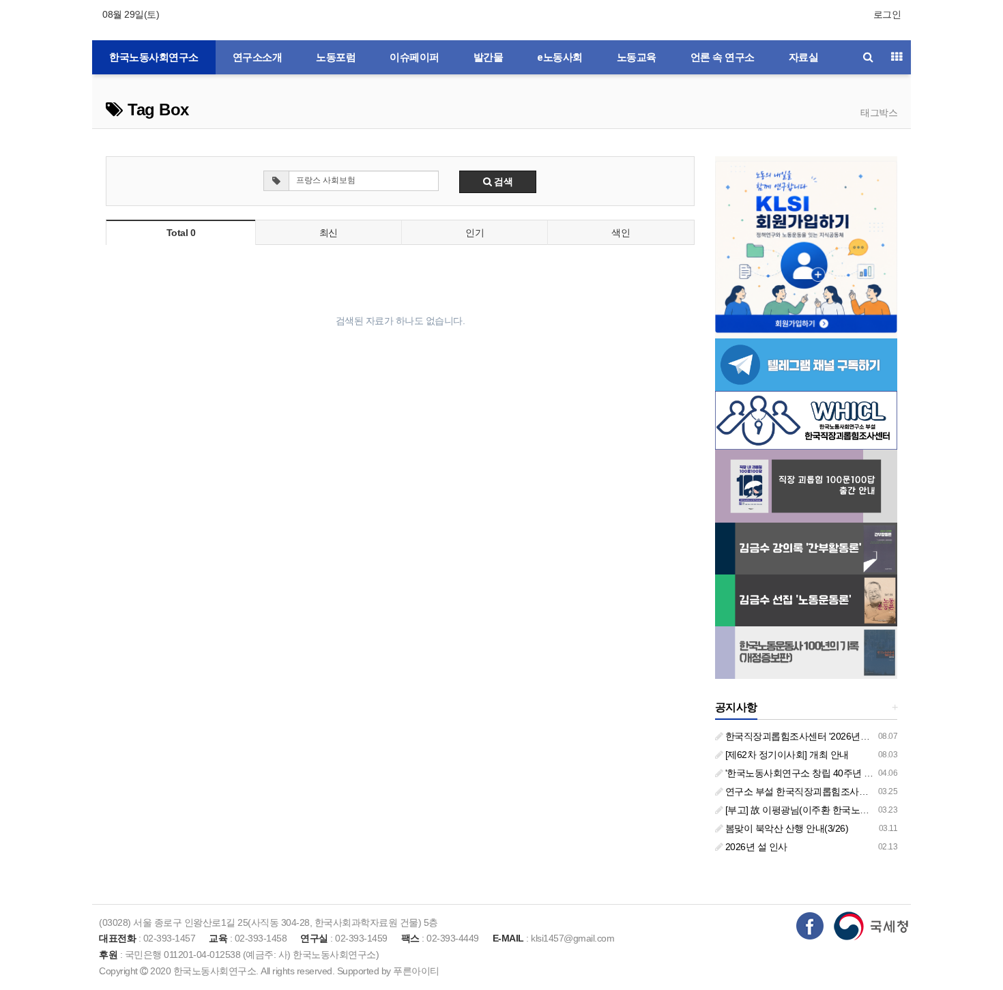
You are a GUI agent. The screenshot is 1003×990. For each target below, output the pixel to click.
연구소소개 (257, 57)
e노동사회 (560, 57)
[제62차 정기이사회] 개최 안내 (786, 754)
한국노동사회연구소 (154, 57)
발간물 (489, 57)
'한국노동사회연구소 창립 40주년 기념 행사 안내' (824, 773)
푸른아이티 (416, 970)
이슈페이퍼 (414, 57)
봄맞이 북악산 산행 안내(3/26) (785, 828)
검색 (502, 181)
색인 (620, 232)
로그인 (887, 14)
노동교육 (636, 57)
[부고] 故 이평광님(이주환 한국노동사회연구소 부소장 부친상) (850, 809)
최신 (328, 232)
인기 (474, 232)
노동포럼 (335, 57)
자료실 (804, 57)
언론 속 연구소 (723, 57)
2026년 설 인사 (755, 846)
